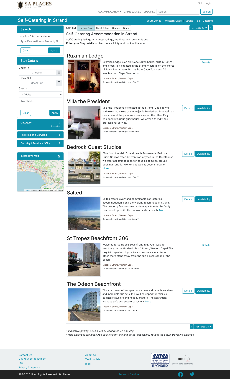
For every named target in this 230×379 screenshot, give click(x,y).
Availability (203, 108)
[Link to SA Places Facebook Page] (180, 375)
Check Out (25, 78)
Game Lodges (132, 11)
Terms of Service (129, 374)
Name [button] (126, 28)
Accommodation (108, 11)
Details (206, 62)
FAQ (200, 3)
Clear (26, 50)
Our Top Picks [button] (86, 28)
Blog (88, 363)
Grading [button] (116, 28)
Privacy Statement (29, 367)
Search (206, 11)
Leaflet (27, 190)
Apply (54, 112)
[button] (59, 156)
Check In (24, 67)
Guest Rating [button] (102, 28)
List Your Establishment (32, 358)
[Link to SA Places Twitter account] (191, 375)
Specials (149, 11)
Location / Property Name (34, 36)
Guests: (23, 88)
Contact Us (25, 354)
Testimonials (92, 359)
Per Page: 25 (198, 27)
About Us (90, 354)
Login (208, 3)
